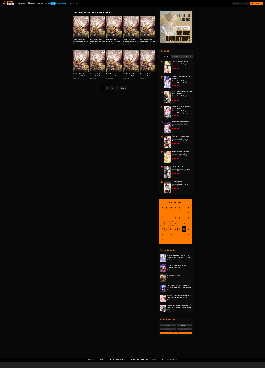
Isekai (183, 141)
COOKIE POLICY (172, 360)
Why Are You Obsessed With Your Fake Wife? (182, 92)
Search (176, 333)
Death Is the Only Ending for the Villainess (181, 107)
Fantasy (183, 64)
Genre (167, 325)
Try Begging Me (177, 166)
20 (175, 229)
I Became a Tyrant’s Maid (180, 136)
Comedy (186, 139)
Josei (179, 113)
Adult (178, 169)
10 (162, 223)
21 (179, 229)
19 (171, 229)
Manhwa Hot (181, 83)
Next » (123, 88)
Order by (184, 329)
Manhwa (188, 64)
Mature (186, 171)
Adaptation (180, 139)
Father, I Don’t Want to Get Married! (181, 77)
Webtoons (181, 66)
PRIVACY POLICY (157, 360)
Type (167, 329)
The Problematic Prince (180, 61)
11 (166, 223)
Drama (179, 64)
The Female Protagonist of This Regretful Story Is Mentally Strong (178, 256)
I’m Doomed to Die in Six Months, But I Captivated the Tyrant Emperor (179, 286)
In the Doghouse (177, 181)
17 (162, 229)
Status (184, 325)
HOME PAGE (92, 360)
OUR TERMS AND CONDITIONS (137, 360)
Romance (175, 66)
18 (166, 229)
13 (175, 223)
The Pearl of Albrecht (174, 275)
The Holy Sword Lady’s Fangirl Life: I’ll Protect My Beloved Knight (179, 296)
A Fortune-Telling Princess (181, 121)
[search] (247, 3)
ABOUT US (103, 360)
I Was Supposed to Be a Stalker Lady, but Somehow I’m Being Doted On (179, 306)
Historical (175, 83)
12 (171, 223)
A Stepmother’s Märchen (180, 151)
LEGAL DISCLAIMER (116, 360)
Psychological (186, 113)
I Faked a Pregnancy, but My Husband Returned (176, 266)
